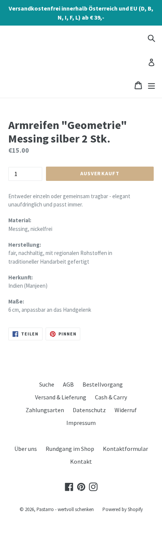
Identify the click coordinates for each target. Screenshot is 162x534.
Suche (46, 384)
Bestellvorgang (103, 384)
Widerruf (126, 410)
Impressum (81, 422)
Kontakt (81, 461)
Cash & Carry (111, 397)
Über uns (25, 448)
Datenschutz (89, 410)
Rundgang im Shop (70, 448)
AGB (68, 384)
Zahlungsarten (45, 410)
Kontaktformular (125, 448)
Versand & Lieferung (60, 397)
